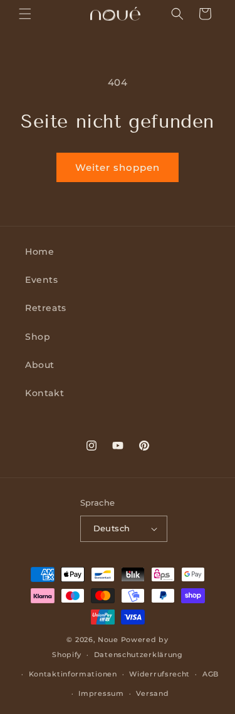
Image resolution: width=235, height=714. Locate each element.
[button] (25, 14)
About (40, 364)
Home (39, 251)
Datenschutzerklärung (138, 654)
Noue (108, 639)
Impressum (100, 693)
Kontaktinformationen (73, 674)
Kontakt (44, 393)
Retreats (45, 308)
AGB (210, 674)
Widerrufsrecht (159, 674)
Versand (152, 693)
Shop (37, 336)
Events (41, 279)
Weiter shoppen (117, 167)
